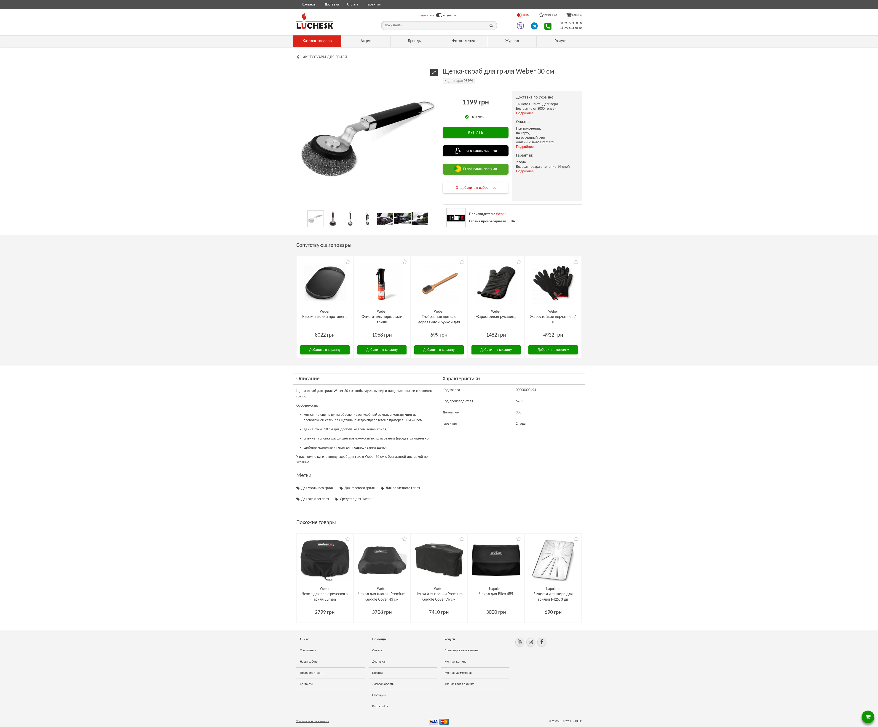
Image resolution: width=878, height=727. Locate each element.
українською (427, 15)
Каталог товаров (317, 41)
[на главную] (314, 20)
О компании (308, 650)
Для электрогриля (315, 499)
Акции (366, 41)
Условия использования (312, 721)
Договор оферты (383, 684)
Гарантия (374, 4)
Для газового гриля (360, 488)
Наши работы (309, 661)
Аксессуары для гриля (325, 57)
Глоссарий (379, 695)
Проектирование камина (461, 650)
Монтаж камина (455, 661)
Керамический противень (324, 317)
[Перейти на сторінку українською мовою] (439, 15)
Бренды (415, 41)
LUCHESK (576, 721)
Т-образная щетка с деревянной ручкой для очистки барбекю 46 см (439, 322)
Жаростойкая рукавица (496, 317)
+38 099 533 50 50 (570, 28)
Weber (501, 214)
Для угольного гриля (317, 488)
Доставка (332, 4)
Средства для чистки (356, 499)
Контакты (309, 4)
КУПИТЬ (475, 132)
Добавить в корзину (324, 350)
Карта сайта (380, 706)
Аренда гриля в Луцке (459, 684)
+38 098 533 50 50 (570, 23)
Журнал (512, 41)
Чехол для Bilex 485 (496, 594)
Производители (310, 673)
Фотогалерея (463, 41)
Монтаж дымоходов (458, 673)
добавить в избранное (478, 188)
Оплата (352, 4)
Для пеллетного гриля (403, 488)
